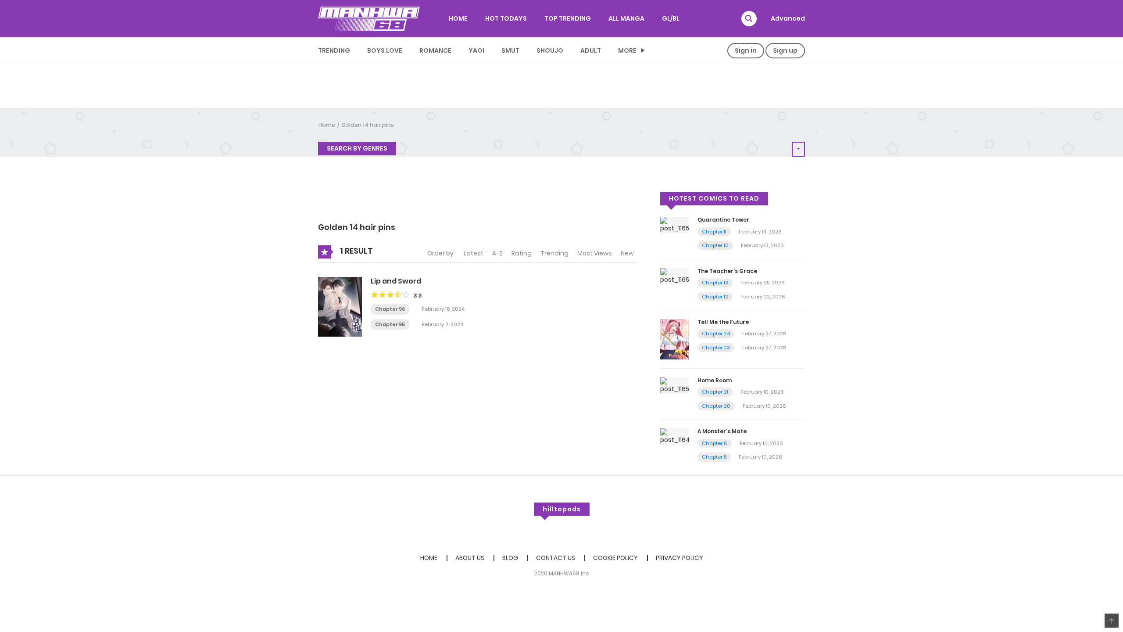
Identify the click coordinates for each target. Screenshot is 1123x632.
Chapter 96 (390, 308)
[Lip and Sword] (340, 306)
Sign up (785, 50)
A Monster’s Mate (722, 431)
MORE (627, 50)
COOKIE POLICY (615, 557)
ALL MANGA (626, 18)
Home (326, 125)
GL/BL (671, 18)
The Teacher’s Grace (727, 271)
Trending (334, 50)
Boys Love (384, 50)
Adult (590, 50)
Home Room (714, 380)
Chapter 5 (714, 456)
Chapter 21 (715, 391)
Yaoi (476, 50)
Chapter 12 (715, 296)
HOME (458, 18)
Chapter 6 (714, 443)
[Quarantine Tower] (674, 224)
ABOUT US (469, 557)
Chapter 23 (716, 347)
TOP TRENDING (567, 18)
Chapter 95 (390, 324)
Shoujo (549, 50)
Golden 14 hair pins (367, 125)
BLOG (510, 557)
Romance (435, 50)
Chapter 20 (716, 405)
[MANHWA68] (369, 18)
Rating (521, 253)
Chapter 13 (715, 282)
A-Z (497, 253)
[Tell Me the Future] (674, 338)
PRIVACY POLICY (679, 557)
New (627, 253)
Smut (510, 50)
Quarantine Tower (723, 219)
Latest (473, 253)
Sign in (746, 50)
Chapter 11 (714, 231)
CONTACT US (555, 557)
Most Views (594, 253)
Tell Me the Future (723, 322)
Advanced (788, 18)
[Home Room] (674, 385)
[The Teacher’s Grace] (674, 275)
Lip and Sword (396, 281)
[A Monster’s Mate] (674, 436)
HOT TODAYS (506, 18)
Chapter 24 (716, 333)
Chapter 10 (715, 245)
